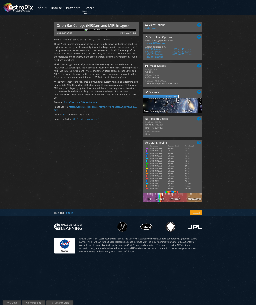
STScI (65, 114)
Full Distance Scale (60, 302)
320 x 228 (153, 49)
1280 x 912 (154, 56)
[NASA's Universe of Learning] (68, 226)
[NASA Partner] (64, 245)
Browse (56, 8)
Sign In (69, 212)
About (42, 8)
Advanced (86, 13)
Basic (84, 11)
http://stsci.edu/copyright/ (85, 119)
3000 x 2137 (181, 51)
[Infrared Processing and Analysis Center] (146, 226)
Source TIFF (155, 43)
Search (90, 8)
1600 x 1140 (181, 49)
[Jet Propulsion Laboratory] (195, 227)
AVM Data (12, 302)
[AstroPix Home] (17, 7)
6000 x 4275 (182, 54)
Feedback (196, 213)
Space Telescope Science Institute (80, 102)
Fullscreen (150, 28)
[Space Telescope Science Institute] (122, 227)
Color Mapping (33, 302)
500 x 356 (153, 51)
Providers (73, 8)
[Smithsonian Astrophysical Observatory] (170, 227)
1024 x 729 (154, 54)
